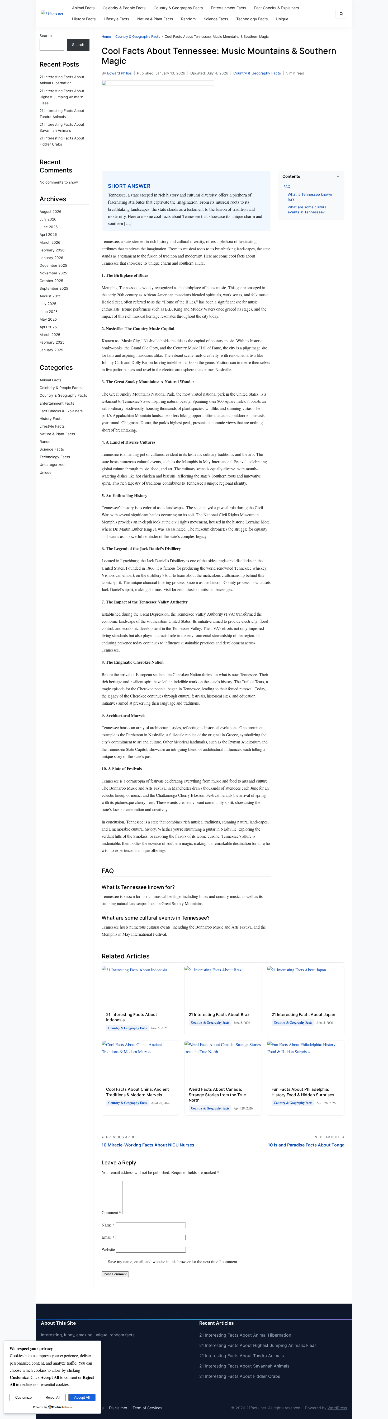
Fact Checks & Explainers (276, 8)
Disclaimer (118, 1408)
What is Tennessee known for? (310, 197)
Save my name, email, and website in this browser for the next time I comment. (173, 1261)
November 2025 (53, 273)
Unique (282, 19)
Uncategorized (52, 464)
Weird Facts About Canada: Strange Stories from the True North (217, 1095)
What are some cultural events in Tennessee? (307, 209)
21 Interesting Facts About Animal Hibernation (245, 1335)
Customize (23, 1397)
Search (46, 36)
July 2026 (48, 219)
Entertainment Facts (228, 8)
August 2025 (50, 296)
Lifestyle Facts (116, 19)
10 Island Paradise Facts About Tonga (306, 1145)
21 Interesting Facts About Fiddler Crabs (239, 1376)
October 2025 (51, 281)
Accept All (82, 1397)
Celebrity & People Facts (124, 8)
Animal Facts (83, 8)
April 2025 (48, 327)
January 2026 (51, 258)
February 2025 (52, 342)
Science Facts (216, 19)
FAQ (286, 187)
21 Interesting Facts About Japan (303, 1014)
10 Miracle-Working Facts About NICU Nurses (148, 1145)
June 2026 (49, 227)
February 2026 (52, 250)
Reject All (53, 1397)
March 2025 (50, 334)
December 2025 (53, 265)
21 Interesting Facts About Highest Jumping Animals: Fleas (62, 97)
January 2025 (51, 350)
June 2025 (49, 312)
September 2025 (54, 288)
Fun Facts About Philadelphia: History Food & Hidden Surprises (303, 1092)
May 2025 (48, 319)
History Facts (84, 19)
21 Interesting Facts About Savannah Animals (244, 1366)
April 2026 (48, 234)
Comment (111, 1212)
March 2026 (50, 242)
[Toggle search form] (341, 13)
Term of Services (147, 1408)
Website (108, 1249)
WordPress (337, 1408)
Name (108, 1225)
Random (188, 19)
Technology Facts (252, 19)
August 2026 (50, 211)
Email (108, 1237)
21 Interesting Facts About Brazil (220, 1014)
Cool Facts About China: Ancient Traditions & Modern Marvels (137, 1092)
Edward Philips (119, 73)
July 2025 (48, 304)
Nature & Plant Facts (155, 19)
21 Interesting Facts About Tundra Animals (241, 1355)
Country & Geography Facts (178, 8)
